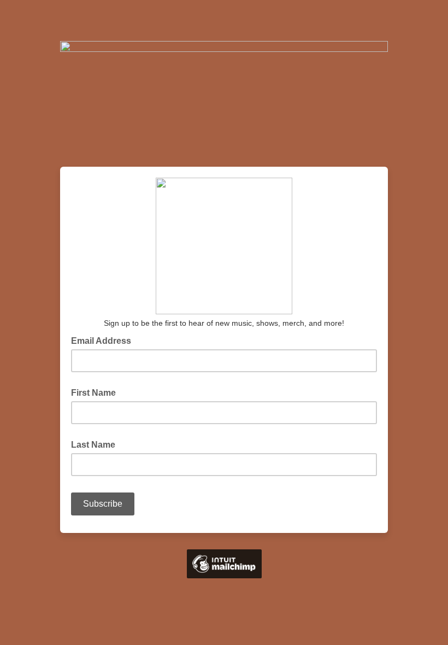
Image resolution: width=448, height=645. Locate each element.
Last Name (93, 444)
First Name (93, 392)
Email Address (104, 340)
